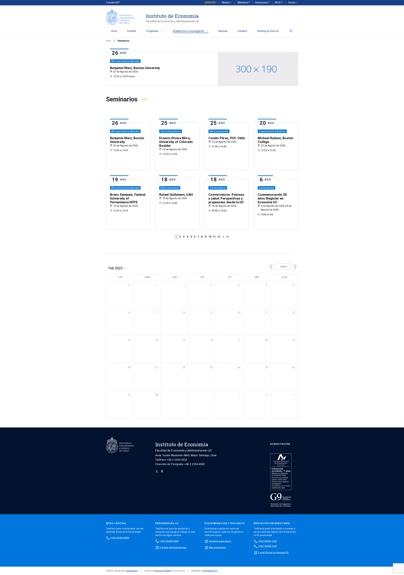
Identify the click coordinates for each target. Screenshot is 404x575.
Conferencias (266, 188)
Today (283, 267)
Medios (227, 2)
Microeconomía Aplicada (125, 61)
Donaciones (261, 2)
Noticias (223, 31)
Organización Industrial (272, 131)
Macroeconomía (219, 131)
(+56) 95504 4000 (119, 537)
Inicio (114, 31)
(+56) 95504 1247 (267, 546)
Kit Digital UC (210, 570)
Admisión (210, 2)
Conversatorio (218, 188)
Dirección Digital (162, 570)
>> (227, 236)
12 (218, 236)
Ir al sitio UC (112, 2)
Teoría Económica (170, 131)
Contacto (242, 31)
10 (209, 236)
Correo (293, 2)
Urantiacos (131, 570)
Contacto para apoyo (220, 541)
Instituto (131, 31)
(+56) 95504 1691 (267, 541)
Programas (154, 31)
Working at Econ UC (268, 31)
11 (214, 236)
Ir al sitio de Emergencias (173, 547)
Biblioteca (243, 2)
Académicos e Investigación (190, 31)
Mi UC (278, 2)
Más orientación (217, 547)
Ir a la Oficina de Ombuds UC (273, 552)
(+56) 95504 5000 (169, 541)
